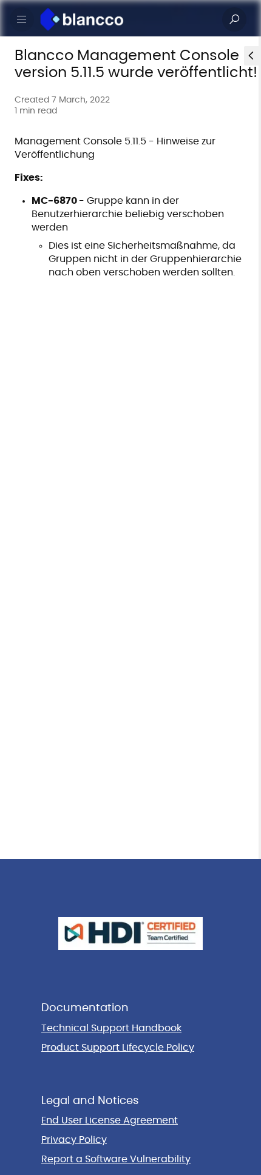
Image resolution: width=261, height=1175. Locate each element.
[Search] (234, 19)
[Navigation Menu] (22, 19)
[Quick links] (125, 19)
